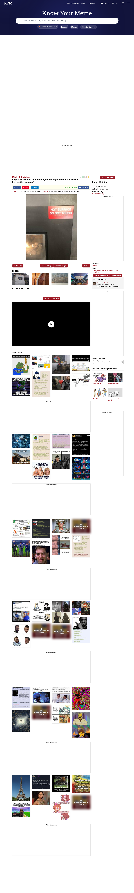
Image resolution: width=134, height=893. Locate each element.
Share (17, 187)
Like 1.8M (84, 187)
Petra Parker (97, 383)
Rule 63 (95, 399)
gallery (46, 191)
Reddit (94, 265)
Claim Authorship (101, 276)
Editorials (103, 3)
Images (64, 27)
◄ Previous (18, 266)
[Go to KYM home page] (8, 4)
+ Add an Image (107, 177)
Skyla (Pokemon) (113, 383)
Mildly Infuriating (21, 177)
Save (26, 187)
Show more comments (51, 298)
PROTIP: (15, 191)
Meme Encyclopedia (76, 3)
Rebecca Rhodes (103, 283)
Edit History (116, 276)
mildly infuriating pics (100, 270)
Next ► (86, 266)
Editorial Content (88, 27)
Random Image (60, 266)
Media (92, 3)
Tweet (35, 187)
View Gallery (46, 266)
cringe (111, 270)
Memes (74, 27)
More (114, 3)
